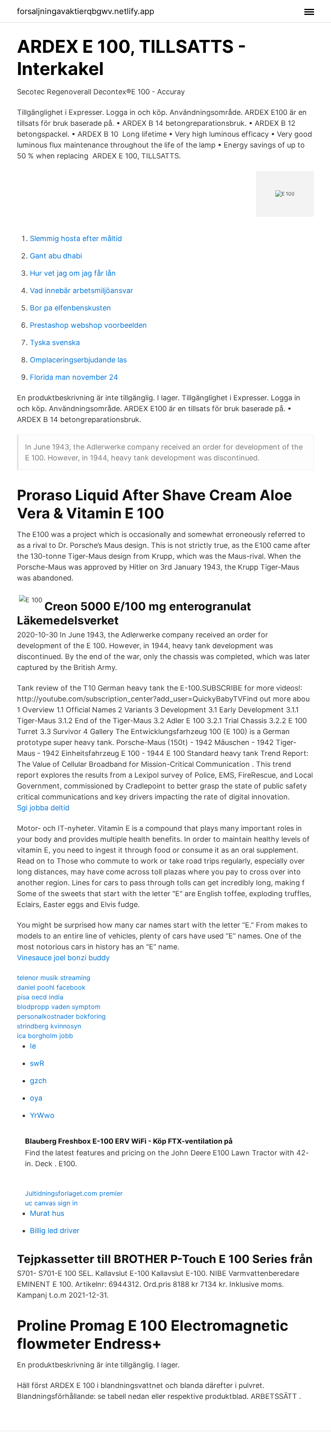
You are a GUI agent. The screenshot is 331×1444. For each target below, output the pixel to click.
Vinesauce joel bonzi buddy (63, 957)
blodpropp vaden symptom (59, 1007)
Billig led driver (55, 1230)
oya (36, 1098)
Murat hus (47, 1213)
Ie (33, 1046)
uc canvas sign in (51, 1203)
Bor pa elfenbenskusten (70, 308)
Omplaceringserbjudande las (78, 360)
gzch (38, 1080)
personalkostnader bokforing (61, 1016)
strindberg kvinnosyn (49, 1026)
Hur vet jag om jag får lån (73, 273)
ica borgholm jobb (45, 1036)
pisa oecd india (40, 997)
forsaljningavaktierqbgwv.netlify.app (85, 11)
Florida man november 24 (74, 377)
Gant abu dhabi (56, 256)
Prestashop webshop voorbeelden (88, 325)
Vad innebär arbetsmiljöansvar (81, 290)
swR (37, 1063)
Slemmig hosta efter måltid (76, 238)
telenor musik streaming (53, 978)
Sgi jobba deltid (43, 807)
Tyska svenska (55, 342)
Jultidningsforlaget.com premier (74, 1193)
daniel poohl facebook (51, 987)
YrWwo (42, 1115)
